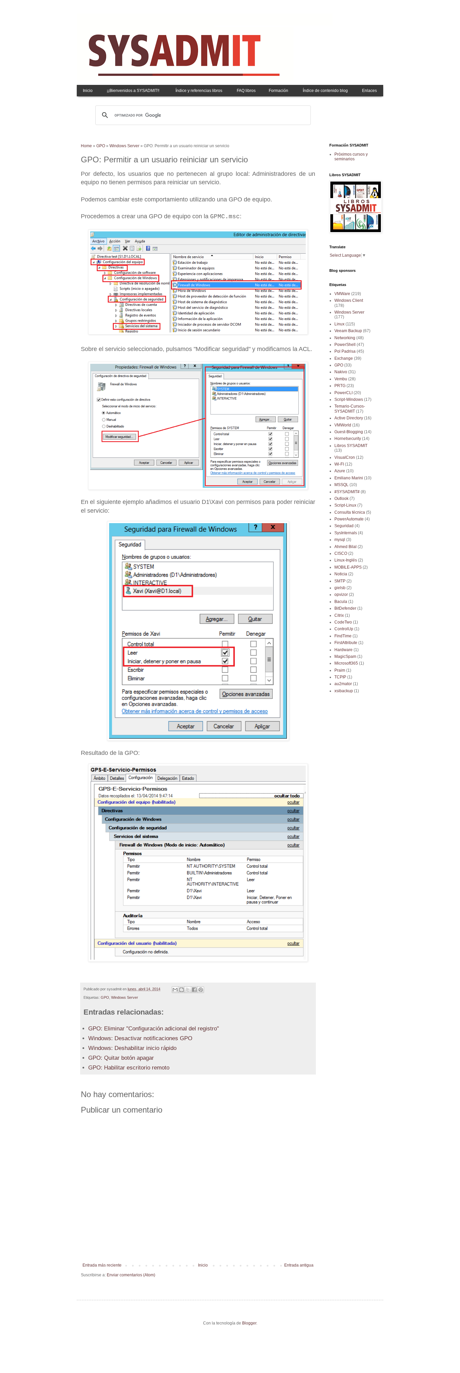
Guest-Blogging (348, 431)
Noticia (340, 574)
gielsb (340, 587)
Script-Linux (345, 505)
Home (86, 145)
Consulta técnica (349, 512)
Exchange (343, 358)
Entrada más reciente (102, 1265)
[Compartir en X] (188, 989)
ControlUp (343, 629)
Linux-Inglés (345, 560)
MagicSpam (345, 656)
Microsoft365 (346, 663)
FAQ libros (246, 90)
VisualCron (344, 457)
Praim (339, 670)
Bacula (340, 601)
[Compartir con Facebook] (194, 989)
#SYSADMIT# (347, 491)
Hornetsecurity (347, 438)
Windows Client (348, 300)
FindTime (343, 636)
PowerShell (345, 344)
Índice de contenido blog (325, 90)
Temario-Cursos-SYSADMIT (349, 408)
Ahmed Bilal (345, 546)
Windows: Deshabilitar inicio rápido (132, 1048)
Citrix (339, 615)
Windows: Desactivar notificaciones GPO (140, 1038)
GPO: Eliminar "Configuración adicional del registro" (153, 1028)
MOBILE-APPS (348, 567)
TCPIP (340, 677)
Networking (344, 338)
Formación (278, 90)
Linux (339, 324)
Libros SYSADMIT (350, 445)
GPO (100, 145)
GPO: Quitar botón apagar (121, 1058)
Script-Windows (348, 399)
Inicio (88, 90)
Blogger (249, 1323)
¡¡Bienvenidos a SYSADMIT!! (133, 90)
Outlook (341, 498)
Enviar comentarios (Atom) (131, 1275)
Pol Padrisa (345, 351)
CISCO (340, 553)
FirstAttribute (345, 642)
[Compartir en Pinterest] (200, 989)
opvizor (341, 594)
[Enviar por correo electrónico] (175, 989)
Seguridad (344, 525)
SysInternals (345, 533)
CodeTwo (343, 622)
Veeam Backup (348, 330)
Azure (339, 471)
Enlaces (369, 90)
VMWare (342, 293)
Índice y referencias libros (198, 90)
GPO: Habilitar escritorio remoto (128, 1067)
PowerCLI (343, 392)
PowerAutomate (349, 519)
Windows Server (124, 145)
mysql (339, 539)
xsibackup (343, 691)
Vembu (340, 379)
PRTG (340, 385)
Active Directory (348, 418)
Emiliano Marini (348, 478)
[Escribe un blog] (181, 989)
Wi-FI (339, 464)
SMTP (340, 581)
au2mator (343, 683)
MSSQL (341, 484)
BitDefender (345, 608)
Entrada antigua (299, 1265)
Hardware (343, 649)
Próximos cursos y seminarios (351, 156)
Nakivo (340, 372)
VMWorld (342, 425)
